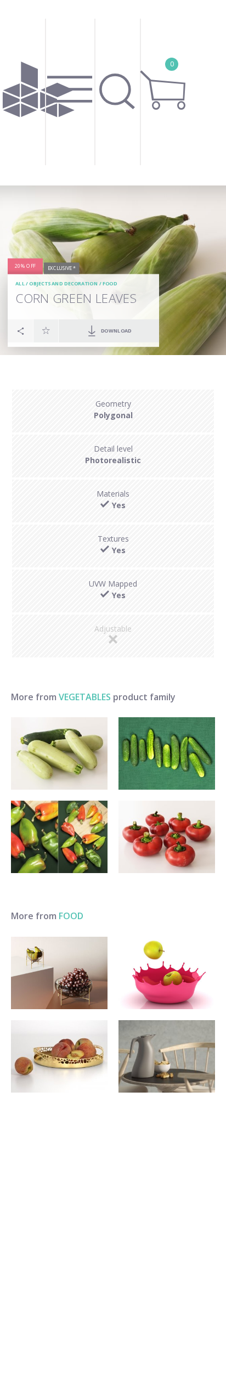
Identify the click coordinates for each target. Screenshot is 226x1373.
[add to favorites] (46, 330)
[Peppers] (59, 837)
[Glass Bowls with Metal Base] (59, 973)
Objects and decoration (63, 284)
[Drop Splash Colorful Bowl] (166, 973)
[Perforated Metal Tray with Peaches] (59, 1056)
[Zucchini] (59, 753)
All (20, 284)
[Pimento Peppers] (166, 837)
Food (110, 284)
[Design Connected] (38, 92)
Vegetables (85, 697)
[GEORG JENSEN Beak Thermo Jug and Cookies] (166, 1056)
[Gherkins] (166, 753)
